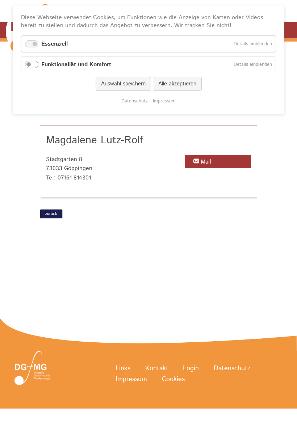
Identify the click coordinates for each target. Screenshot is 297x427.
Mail (206, 162)
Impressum (131, 379)
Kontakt (156, 368)
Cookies (173, 379)
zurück (51, 214)
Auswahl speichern (123, 84)
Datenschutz (232, 368)
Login (191, 368)
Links (123, 368)
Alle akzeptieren (177, 84)
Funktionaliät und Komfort (76, 64)
